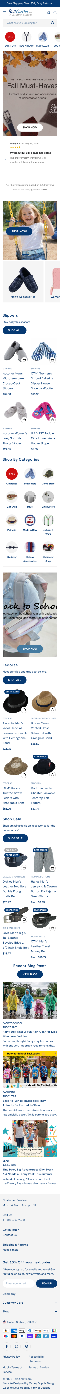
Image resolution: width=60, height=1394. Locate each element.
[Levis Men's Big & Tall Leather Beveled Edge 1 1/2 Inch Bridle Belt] (16, 915)
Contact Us (10, 1235)
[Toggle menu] (5, 13)
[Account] (49, 13)
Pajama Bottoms (40, 876)
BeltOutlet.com (22, 1379)
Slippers (7, 368)
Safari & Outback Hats (43, 718)
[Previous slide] (19, 254)
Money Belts (38, 936)
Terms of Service (39, 1367)
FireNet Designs (40, 1387)
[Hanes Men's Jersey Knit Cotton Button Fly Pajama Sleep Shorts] (44, 859)
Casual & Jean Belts (14, 876)
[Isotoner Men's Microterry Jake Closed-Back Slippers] (16, 351)
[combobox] (30, 23)
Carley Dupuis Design (42, 1383)
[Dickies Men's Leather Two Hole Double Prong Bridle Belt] (16, 859)
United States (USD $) (20, 1322)
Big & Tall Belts (11, 928)
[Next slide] (39, 254)
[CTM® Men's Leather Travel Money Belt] (44, 919)
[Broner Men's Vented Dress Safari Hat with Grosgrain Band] (44, 701)
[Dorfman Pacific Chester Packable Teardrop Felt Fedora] (44, 766)
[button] (25, 254)
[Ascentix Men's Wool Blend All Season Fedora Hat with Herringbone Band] (16, 701)
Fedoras (7, 718)
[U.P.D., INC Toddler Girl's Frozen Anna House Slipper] (44, 411)
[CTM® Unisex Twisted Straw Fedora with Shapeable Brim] (16, 766)
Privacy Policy (11, 1356)
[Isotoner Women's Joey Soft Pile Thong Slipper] (16, 411)
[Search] (53, 23)
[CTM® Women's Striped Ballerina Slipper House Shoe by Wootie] (44, 351)
